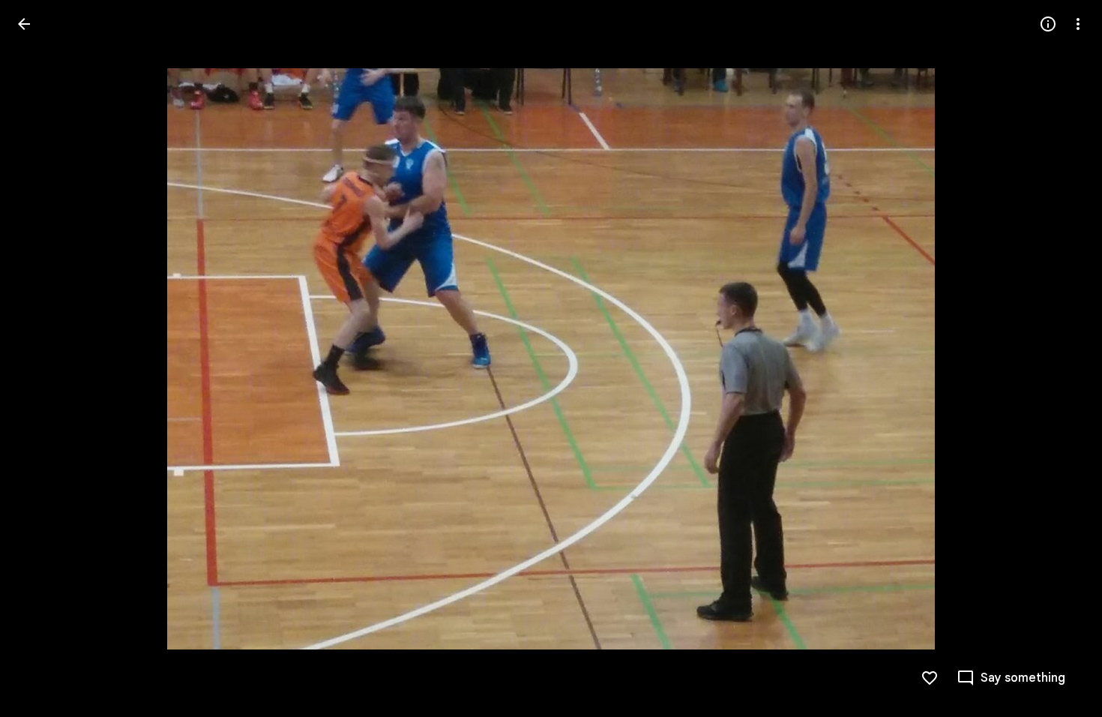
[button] (42, 359)
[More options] (1078, 24)
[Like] (930, 678)
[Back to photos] (24, 24)
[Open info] (1048, 24)
